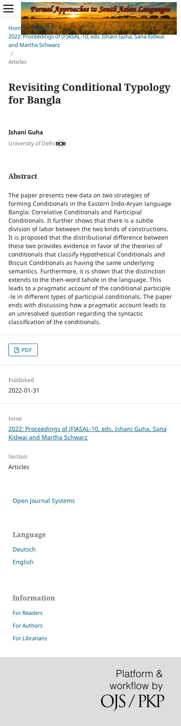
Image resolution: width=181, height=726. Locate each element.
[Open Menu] (8, 8)
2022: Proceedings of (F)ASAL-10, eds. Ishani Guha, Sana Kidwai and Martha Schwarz (86, 41)
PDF (26, 350)
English (23, 562)
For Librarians (30, 638)
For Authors (28, 625)
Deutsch (24, 549)
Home (16, 28)
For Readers (28, 613)
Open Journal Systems (44, 501)
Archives (44, 28)
